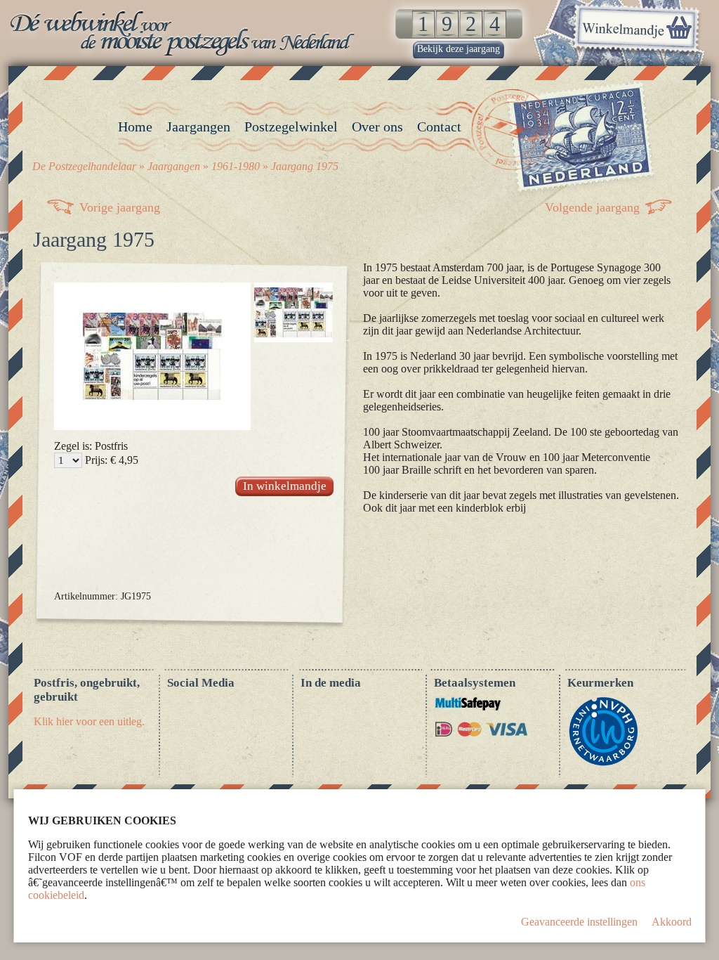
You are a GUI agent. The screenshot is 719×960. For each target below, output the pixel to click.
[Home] (184, 33)
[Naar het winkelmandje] (636, 31)
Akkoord (672, 922)
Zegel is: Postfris (91, 446)
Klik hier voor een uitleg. (89, 721)
